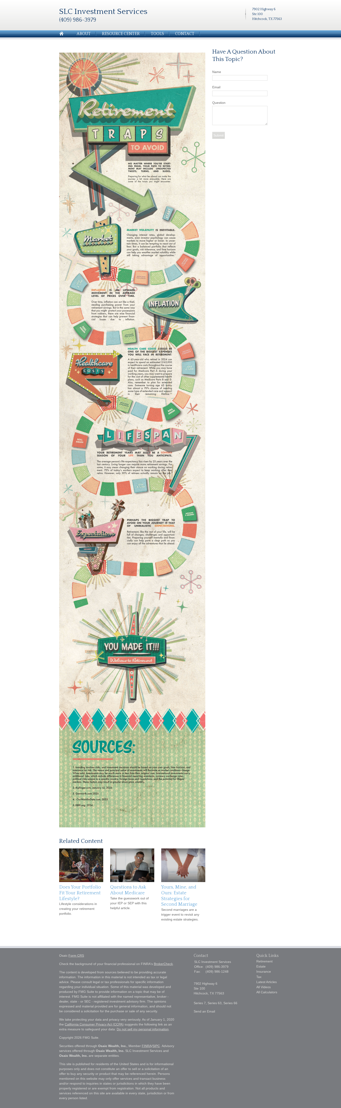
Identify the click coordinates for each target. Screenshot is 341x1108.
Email (216, 87)
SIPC (156, 1046)
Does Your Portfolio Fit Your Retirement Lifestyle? (80, 893)
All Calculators (266, 992)
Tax (258, 977)
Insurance (263, 971)
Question (218, 103)
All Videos (263, 987)
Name (216, 72)
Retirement (264, 961)
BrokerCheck (163, 964)
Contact (184, 34)
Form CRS (76, 955)
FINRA (146, 1046)
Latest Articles (266, 982)
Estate (261, 966)
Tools (157, 34)
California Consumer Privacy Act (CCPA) (94, 1024)
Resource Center (121, 34)
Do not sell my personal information (143, 1029)
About (84, 34)
